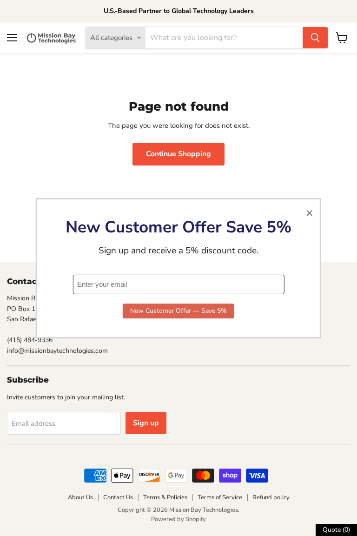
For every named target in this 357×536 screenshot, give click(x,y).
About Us (80, 497)
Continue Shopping (178, 154)
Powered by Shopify (178, 519)
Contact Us (118, 497)
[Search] (315, 37)
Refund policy (271, 497)
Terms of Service (220, 497)
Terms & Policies (165, 497)
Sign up (146, 423)
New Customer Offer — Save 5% (178, 310)
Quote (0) (336, 529)
